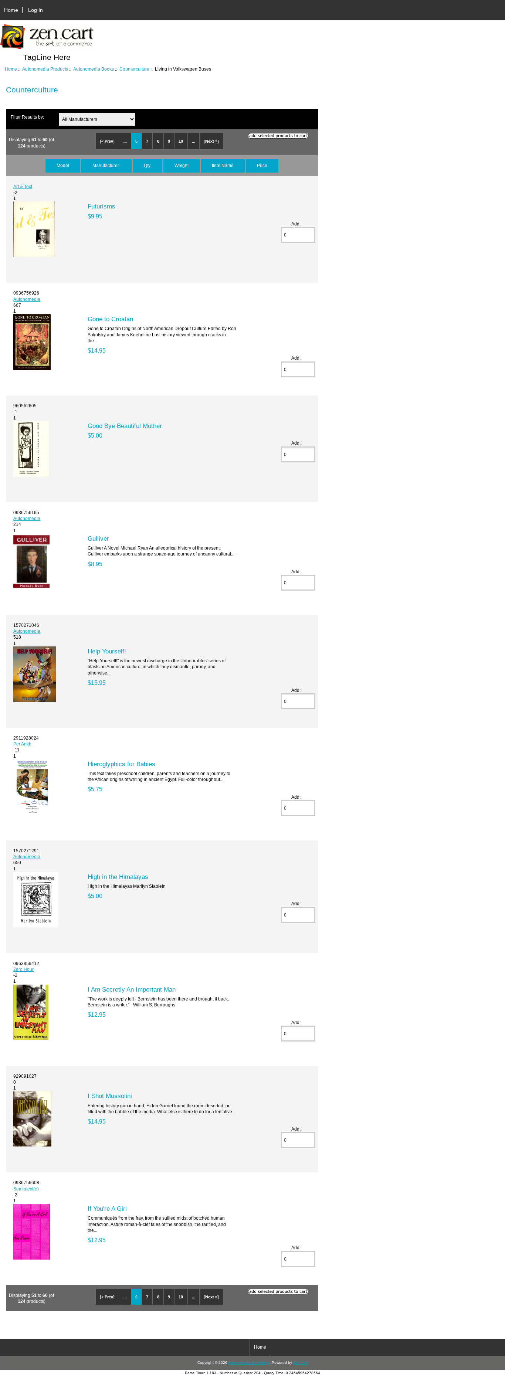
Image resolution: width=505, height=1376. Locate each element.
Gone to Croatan (110, 319)
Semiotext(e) (26, 1188)
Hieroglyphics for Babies (121, 764)
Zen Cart (300, 1362)
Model (63, 165)
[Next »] (211, 141)
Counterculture (134, 69)
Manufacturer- (106, 165)
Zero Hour (23, 969)
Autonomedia (26, 299)
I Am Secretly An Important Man (132, 989)
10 (181, 141)
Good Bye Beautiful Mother (125, 425)
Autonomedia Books (93, 69)
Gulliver (98, 538)
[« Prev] (107, 141)
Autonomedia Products (45, 69)
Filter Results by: (27, 117)
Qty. (147, 165)
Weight (181, 165)
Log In (35, 10)
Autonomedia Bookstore (249, 1362)
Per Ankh (22, 743)
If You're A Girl (107, 1208)
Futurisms (101, 206)
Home (11, 10)
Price (262, 165)
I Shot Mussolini (110, 1096)
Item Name (223, 165)
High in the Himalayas (118, 876)
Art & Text (22, 186)
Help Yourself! (107, 651)
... (125, 141)
